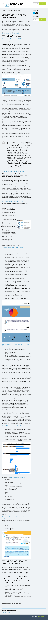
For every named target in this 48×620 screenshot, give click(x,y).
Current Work (9, 10)
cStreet (43, 617)
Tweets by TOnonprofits (7, 612)
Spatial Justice (17, 10)
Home (3, 10)
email (10, 616)
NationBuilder (41, 616)
